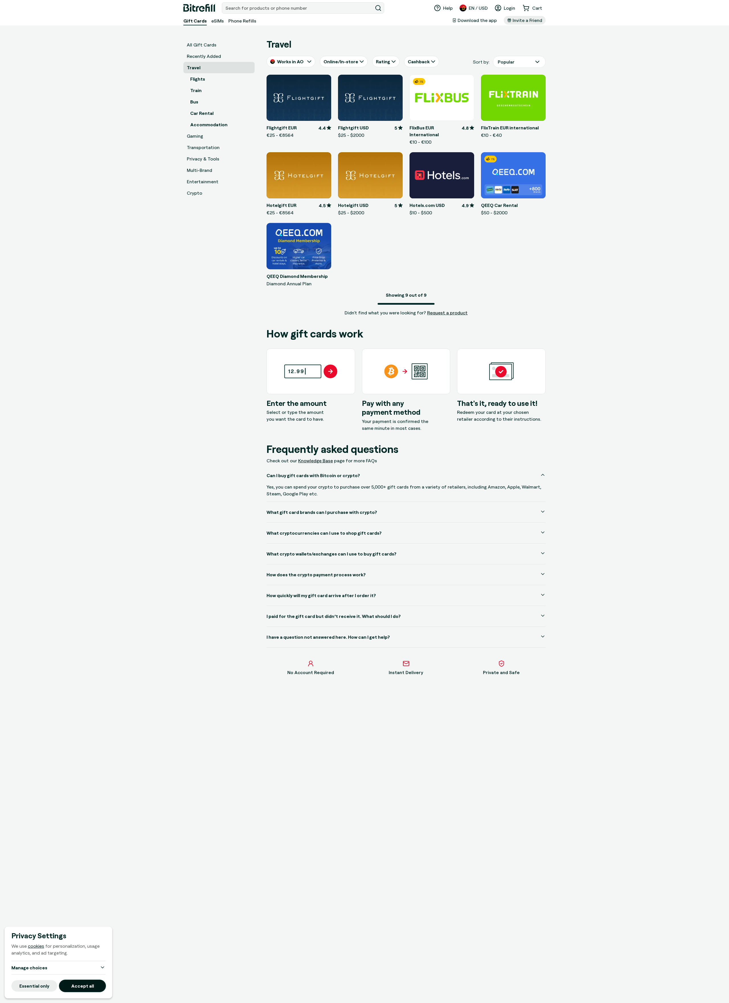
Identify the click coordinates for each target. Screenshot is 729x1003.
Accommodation (209, 124)
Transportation (203, 147)
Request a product (447, 313)
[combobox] (298, 8)
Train (196, 90)
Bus (194, 102)
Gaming (195, 136)
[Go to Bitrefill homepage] (199, 8)
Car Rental (202, 113)
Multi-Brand (199, 170)
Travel (193, 67)
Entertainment (202, 181)
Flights (197, 79)
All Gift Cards (201, 45)
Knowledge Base (315, 460)
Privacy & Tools (203, 159)
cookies (36, 946)
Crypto (194, 193)
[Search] (378, 8)
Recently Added (204, 56)
